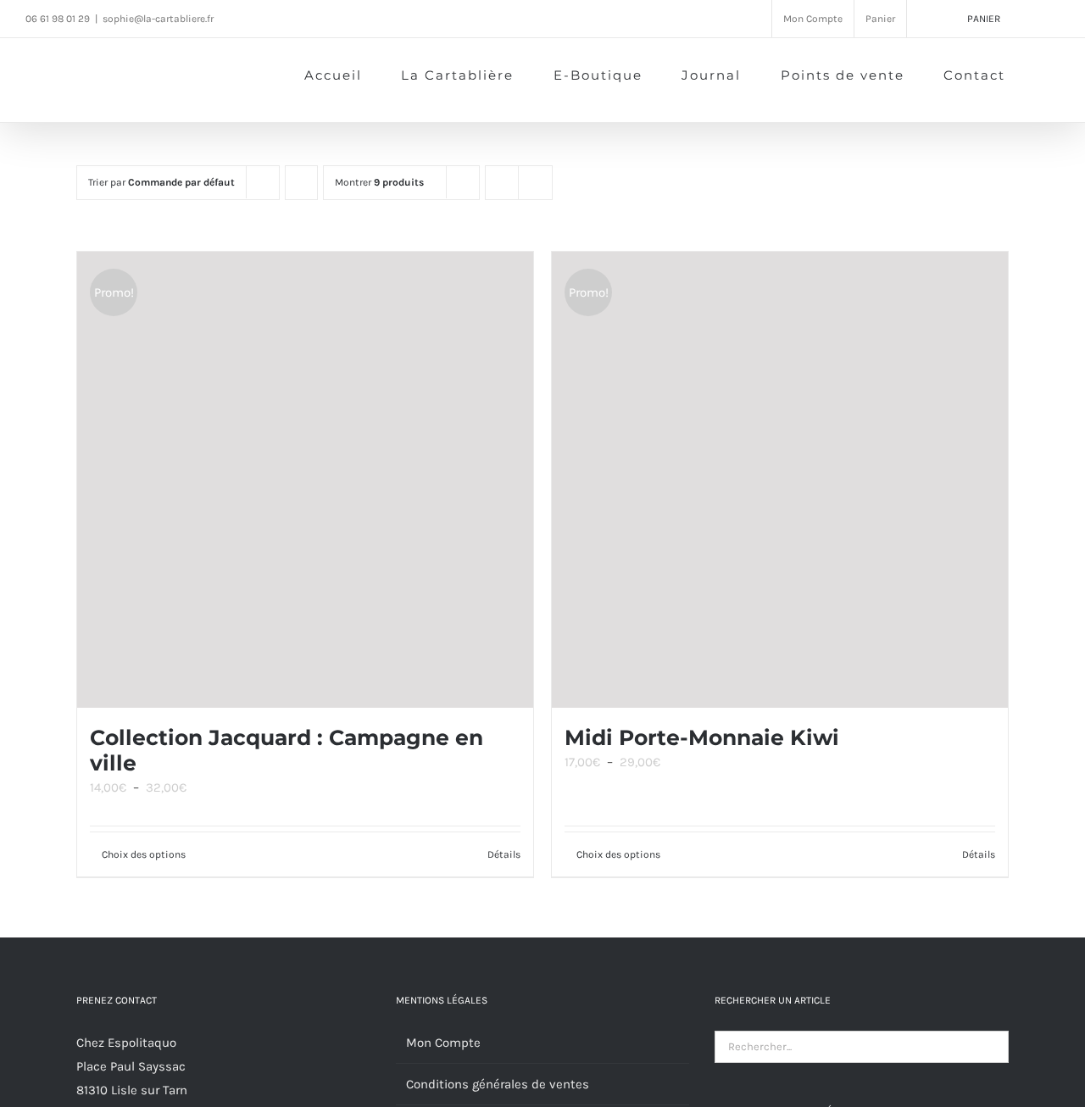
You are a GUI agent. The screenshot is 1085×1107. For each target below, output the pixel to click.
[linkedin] (339, 18)
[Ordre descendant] (301, 182)
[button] (1032, 73)
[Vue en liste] (535, 182)
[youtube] (307, 18)
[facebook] (242, 18)
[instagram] (275, 18)
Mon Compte (443, 1042)
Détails (503, 854)
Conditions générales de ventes (497, 1084)
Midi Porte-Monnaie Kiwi (702, 737)
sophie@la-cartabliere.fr (158, 19)
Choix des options (144, 854)
